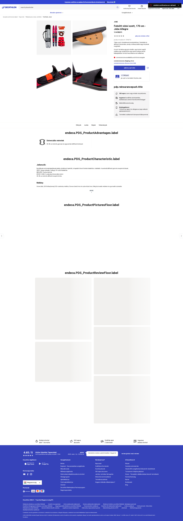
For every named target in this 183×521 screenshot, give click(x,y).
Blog (126, 485)
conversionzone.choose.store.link (125, 63)
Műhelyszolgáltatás (67, 471)
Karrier (127, 479)
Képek (93, 125)
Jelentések (124, 508)
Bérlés (62, 463)
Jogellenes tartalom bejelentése (70, 508)
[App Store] (30, 464)
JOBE (116, 22)
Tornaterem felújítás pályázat (134, 471)
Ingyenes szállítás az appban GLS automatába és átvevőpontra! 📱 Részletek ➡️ (90, 2)
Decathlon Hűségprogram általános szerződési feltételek (37, 506)
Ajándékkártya (65, 479)
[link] (130, 453)
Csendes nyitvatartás (132, 466)
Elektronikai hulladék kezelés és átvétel (72, 474)
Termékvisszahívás (101, 479)
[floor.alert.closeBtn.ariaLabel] (178, 5)
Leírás (86, 125)
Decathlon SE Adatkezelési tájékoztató (111, 506)
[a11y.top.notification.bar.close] (148, 2)
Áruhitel (63, 485)
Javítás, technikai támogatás (104, 474)
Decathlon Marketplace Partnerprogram (73, 487)
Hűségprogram (65, 477)
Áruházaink (128, 482)
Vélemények (103, 125)
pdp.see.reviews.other (142, 36)
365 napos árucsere (101, 471)
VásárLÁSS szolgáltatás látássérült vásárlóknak (140, 469)
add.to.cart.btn (129, 68)
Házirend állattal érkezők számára (50, 508)
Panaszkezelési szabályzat (91, 506)
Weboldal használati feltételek (30, 508)
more (91, 190)
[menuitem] (57, 12)
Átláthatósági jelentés (135, 508)
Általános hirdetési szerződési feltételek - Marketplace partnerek (119, 504)
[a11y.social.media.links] (24, 474)
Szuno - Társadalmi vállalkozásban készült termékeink (142, 474)
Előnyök (78, 125)
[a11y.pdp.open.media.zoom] (54, 37)
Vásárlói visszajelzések (54, 504)
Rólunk (127, 463)
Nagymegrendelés (66, 490)
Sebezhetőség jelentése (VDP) (110, 508)
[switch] (147, 68)
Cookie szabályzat (129, 506)
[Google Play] (45, 464)
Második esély (65, 469)
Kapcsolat (98, 463)
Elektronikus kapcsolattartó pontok (91, 508)
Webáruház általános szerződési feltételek (34, 504)
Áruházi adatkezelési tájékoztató (91, 504)
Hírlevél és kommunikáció (103, 477)
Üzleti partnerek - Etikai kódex (144, 506)
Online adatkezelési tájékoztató (71, 504)
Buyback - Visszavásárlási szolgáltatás (73, 466)
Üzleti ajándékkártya (67, 482)
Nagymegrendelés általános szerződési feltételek (68, 506)
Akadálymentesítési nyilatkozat (31, 510)
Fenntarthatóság (130, 477)
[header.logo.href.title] (9, 7)
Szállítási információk (102, 466)
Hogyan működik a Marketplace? (105, 482)
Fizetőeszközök (100, 469)
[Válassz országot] (32, 482)
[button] (91, 133)
